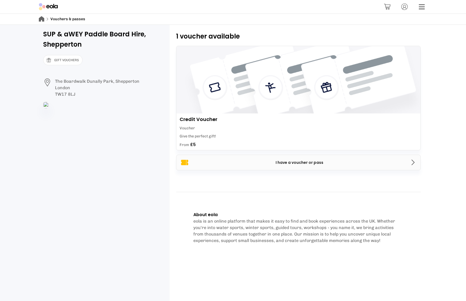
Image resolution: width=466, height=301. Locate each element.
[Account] (404, 6)
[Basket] (387, 6)
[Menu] (421, 6)
